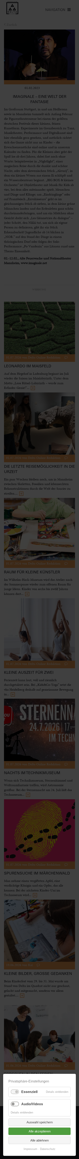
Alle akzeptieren (40, 1131)
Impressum (30, 1149)
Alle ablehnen (39, 1140)
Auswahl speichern (40, 1122)
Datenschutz (47, 1149)
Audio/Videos (32, 1104)
